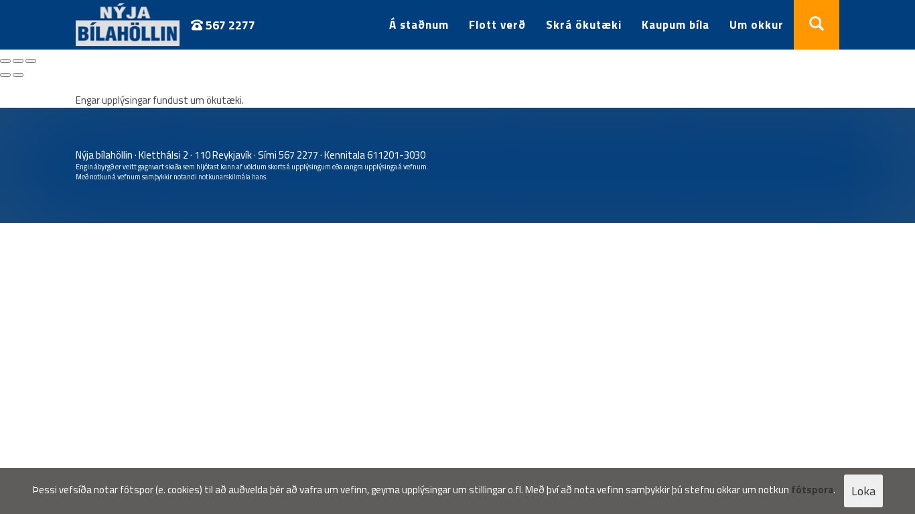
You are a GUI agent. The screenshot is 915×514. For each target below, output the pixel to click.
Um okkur (756, 24)
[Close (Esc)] (5, 61)
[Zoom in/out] (30, 61)
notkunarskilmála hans (232, 176)
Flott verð (497, 24)
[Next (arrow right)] (18, 75)
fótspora (812, 489)
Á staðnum (419, 24)
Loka (863, 491)
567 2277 (229, 25)
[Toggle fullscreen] (18, 61)
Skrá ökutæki (584, 24)
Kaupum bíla (675, 24)
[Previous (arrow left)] (5, 75)
